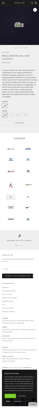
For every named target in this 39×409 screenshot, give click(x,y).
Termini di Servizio (8, 308)
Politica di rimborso (8, 312)
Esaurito (19, 123)
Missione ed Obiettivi (9, 291)
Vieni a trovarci (7, 294)
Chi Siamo (5, 287)
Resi (3, 305)
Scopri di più (17, 401)
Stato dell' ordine (7, 301)
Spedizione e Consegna (9, 298)
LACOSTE (6, 52)
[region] (19, 238)
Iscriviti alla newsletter (17, 276)
